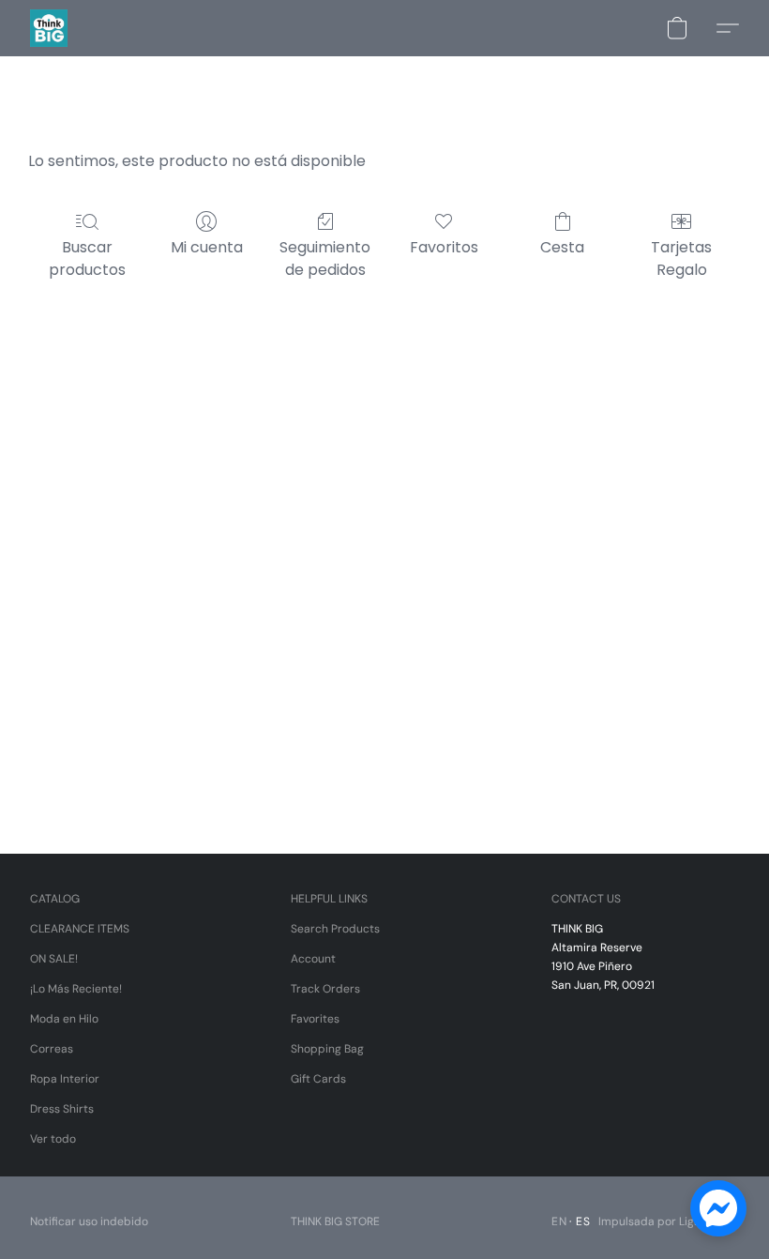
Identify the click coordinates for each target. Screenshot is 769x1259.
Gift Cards (318, 1078)
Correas (51, 1048)
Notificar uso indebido (89, 1221)
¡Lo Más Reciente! (76, 988)
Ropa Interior (64, 1078)
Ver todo (53, 1138)
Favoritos (444, 247)
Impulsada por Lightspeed (668, 1221)
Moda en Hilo (64, 1018)
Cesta (562, 247)
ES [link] (583, 1221)
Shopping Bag (327, 1048)
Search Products (335, 928)
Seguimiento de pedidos (324, 258)
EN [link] (558, 1221)
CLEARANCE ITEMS (79, 928)
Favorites (315, 1018)
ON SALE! (54, 958)
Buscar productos (87, 258)
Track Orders (325, 988)
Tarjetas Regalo (681, 258)
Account (313, 958)
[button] (49, 28)
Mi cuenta (207, 247)
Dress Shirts (62, 1108)
